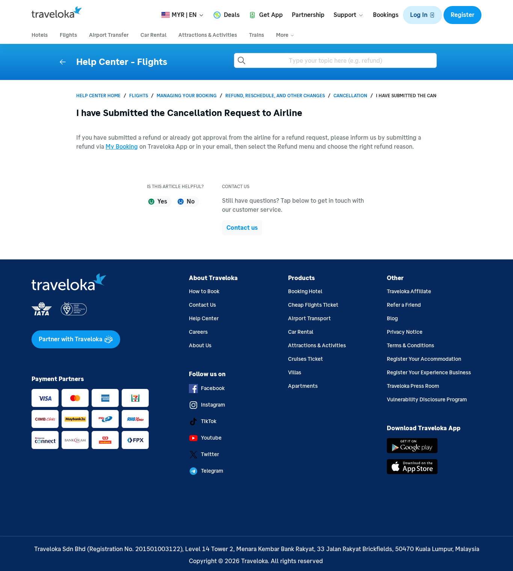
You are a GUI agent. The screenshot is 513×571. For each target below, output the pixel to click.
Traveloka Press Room (413, 386)
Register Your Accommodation (424, 359)
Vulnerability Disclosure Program (427, 399)
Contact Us (202, 305)
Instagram (213, 405)
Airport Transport (309, 318)
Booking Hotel (305, 291)
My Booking (122, 146)
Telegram (212, 471)
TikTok (208, 421)
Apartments (303, 386)
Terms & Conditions (410, 345)
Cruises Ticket (305, 359)
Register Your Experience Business (429, 372)
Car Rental (300, 332)
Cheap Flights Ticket (313, 305)
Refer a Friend (404, 305)
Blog (392, 318)
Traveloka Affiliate (409, 291)
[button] (422, 15)
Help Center (204, 318)
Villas (294, 372)
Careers (198, 332)
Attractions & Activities (317, 345)
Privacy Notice (404, 332)
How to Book (204, 291)
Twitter (210, 454)
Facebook (213, 388)
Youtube (211, 438)
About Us (200, 345)
